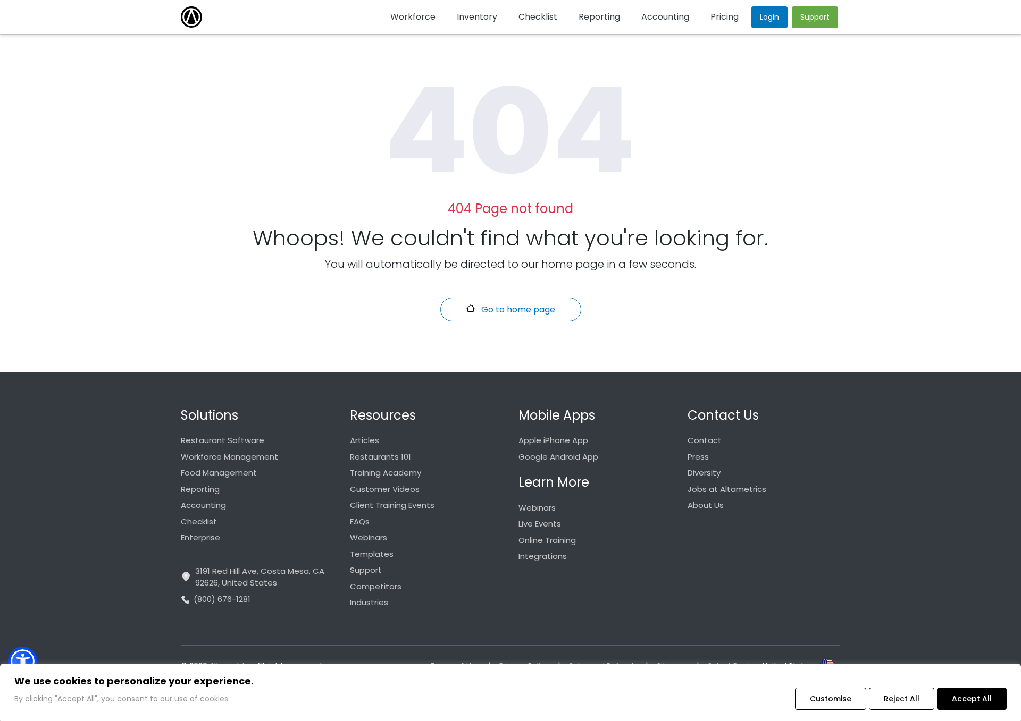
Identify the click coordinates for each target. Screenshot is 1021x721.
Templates (372, 553)
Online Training (547, 540)
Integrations (542, 556)
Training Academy (385, 472)
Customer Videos (385, 489)
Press (698, 456)
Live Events (539, 523)
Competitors (375, 586)
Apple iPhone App (553, 440)
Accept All (972, 698)
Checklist (199, 521)
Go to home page (517, 309)
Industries (369, 602)
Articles (364, 440)
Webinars (368, 537)
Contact (705, 440)
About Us (706, 505)
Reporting (200, 489)
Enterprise (200, 537)
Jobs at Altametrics (727, 489)
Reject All (901, 698)
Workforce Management (229, 456)
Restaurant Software (222, 440)
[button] (23, 661)
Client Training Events (392, 505)
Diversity (704, 472)
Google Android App (558, 456)
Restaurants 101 (380, 456)
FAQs (360, 521)
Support (366, 569)
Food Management (219, 472)
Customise (830, 698)
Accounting (203, 505)
